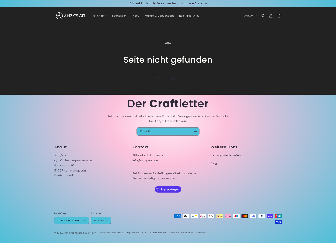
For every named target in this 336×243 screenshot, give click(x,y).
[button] (100, 15)
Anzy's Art (69, 232)
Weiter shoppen (168, 78)
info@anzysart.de (145, 160)
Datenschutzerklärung (111, 232)
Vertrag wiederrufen (226, 155)
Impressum (133, 232)
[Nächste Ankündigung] (280, 3)
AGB (144, 232)
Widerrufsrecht (158, 232)
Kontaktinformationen (181, 232)
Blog (214, 163)
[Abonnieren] (195, 131)
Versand (201, 232)
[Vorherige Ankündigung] (55, 3)
